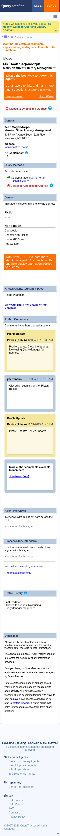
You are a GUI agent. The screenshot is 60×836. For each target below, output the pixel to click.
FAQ (11, 808)
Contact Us (15, 812)
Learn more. (14, 96)
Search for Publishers (21, 786)
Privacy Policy (17, 816)
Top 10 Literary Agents (22, 773)
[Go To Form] (36, 177)
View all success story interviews (23, 566)
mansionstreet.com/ (16, 147)
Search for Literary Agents (24, 761)
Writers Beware (20, 702)
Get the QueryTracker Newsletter (30, 743)
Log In (38, 6)
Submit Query (20, 180)
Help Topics (16, 800)
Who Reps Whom (19, 769)
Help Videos (16, 804)
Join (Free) (46, 96)
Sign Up (51, 6)
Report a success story (17, 572)
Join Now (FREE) (18, 257)
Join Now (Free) (19, 476)
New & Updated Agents (22, 765)
